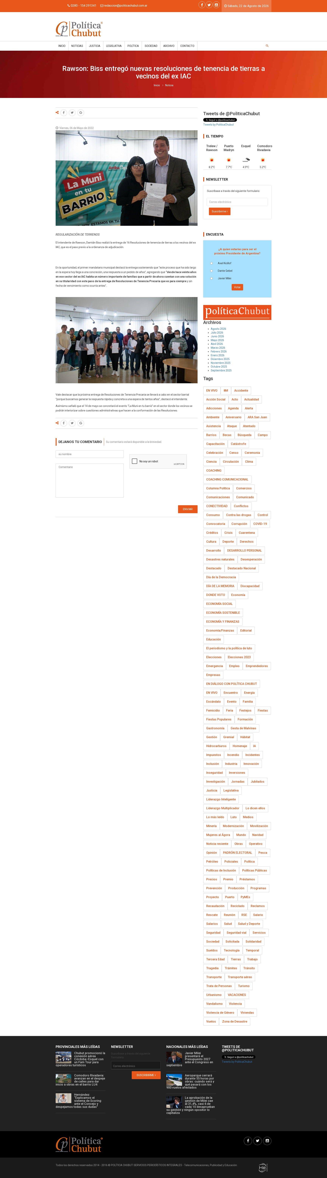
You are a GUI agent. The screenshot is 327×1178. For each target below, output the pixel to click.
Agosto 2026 (218, 328)
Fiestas (263, 710)
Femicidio (213, 710)
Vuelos (211, 1021)
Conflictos (241, 506)
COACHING (213, 470)
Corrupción (239, 524)
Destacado (213, 568)
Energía (249, 693)
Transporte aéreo (240, 977)
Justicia (94, 45)
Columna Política (218, 488)
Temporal (252, 950)
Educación (213, 639)
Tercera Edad (215, 959)
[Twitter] (209, 4)
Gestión (211, 737)
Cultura (211, 541)
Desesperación (251, 559)
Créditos (212, 533)
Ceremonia (252, 453)
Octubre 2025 (219, 366)
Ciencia (211, 461)
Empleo (234, 666)
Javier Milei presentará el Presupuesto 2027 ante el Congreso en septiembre (189, 1059)
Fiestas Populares (218, 719)
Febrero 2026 (219, 351)
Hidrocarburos (216, 746)
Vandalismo (214, 1004)
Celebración (214, 453)
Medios (248, 817)
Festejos (245, 710)
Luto (233, 817)
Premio (228, 879)
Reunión (229, 915)
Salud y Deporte (249, 924)
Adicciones (214, 408)
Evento (232, 701)
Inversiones (237, 772)
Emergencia (214, 666)
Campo (263, 435)
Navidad (257, 835)
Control (263, 515)
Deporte (228, 541)
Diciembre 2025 (220, 359)
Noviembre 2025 (220, 362)
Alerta (249, 408)
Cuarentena (247, 533)
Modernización (233, 826)
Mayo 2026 (217, 340)
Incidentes (252, 755)
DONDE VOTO (215, 595)
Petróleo (212, 861)
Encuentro (231, 693)
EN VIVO (211, 390)
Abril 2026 (217, 343)
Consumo (213, 515)
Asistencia (213, 426)
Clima (249, 461)
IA (254, 746)
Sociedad (151, 45)
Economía (238, 595)
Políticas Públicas (254, 870)
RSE (244, 915)
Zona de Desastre (234, 1021)
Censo (233, 453)
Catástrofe (238, 444)
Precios (211, 879)
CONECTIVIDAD (217, 506)
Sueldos (212, 950)
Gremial (228, 737)
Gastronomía (215, 728)
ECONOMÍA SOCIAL (219, 604)
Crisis (228, 533)
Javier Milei (224, 278)
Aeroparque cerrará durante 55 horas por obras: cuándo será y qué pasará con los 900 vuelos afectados (190, 1081)
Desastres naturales (220, 559)
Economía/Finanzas (220, 630)
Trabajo (252, 959)
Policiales (231, 861)
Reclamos (258, 906)
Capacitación (215, 444)
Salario (258, 915)
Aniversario (233, 417)
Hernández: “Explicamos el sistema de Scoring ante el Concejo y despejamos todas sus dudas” (78, 1101)
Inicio (61, 45)
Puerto (229, 897)
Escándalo (213, 701)
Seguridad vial (236, 932)
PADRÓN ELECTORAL (237, 852)
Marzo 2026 (218, 347)
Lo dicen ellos (255, 808)
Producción (236, 888)
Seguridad (213, 932)
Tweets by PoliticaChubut (218, 124)
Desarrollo (213, 550)
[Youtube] (216, 4)
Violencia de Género (220, 1012)
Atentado (249, 426)
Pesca (262, 852)
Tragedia (212, 968)
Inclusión (212, 764)
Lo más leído (215, 817)
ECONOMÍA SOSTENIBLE (223, 613)
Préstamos (247, 879)
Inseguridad (214, 772)
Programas (258, 888)
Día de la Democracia (221, 577)
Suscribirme (219, 211)
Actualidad (251, 399)
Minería (211, 826)
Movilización (259, 826)
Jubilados (257, 781)
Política (133, 45)
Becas (227, 435)
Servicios (259, 932)
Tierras (236, 959)
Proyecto (212, 897)
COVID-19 (260, 524)
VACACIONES (237, 995)
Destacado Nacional (242, 568)
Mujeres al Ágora (218, 835)
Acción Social (215, 399)
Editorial (246, 630)
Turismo (244, 986)
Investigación (215, 781)
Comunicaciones (218, 497)
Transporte (214, 977)
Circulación (231, 461)
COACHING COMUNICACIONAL (227, 479)
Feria (229, 710)
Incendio (233, 755)
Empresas (213, 675)
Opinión (211, 852)
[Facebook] (202, 4)
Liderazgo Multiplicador (222, 808)
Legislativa (114, 45)
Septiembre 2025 (221, 370)
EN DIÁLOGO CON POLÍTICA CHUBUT (231, 684)
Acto (235, 399)
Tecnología (232, 950)
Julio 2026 (217, 332)
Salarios (212, 924)
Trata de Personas (219, 986)
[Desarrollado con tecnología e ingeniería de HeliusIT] (263, 1167)
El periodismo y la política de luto (229, 648)
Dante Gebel (225, 270)
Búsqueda (244, 435)
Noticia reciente (217, 844)
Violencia (235, 1004)
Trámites (231, 968)
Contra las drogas (238, 515)
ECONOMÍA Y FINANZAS (222, 621)
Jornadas (237, 781)
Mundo (241, 835)
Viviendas (247, 1012)
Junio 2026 (217, 336)
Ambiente (212, 417)
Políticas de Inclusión (221, 870)
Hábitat (245, 737)
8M (226, 390)
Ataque (232, 426)
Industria (231, 764)
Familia (248, 701)
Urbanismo (214, 995)
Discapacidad (250, 586)
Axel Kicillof (224, 263)
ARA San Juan (257, 417)
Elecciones (214, 657)
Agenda (233, 408)
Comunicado (245, 497)
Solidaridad (253, 941)
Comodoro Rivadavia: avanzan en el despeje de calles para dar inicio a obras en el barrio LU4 (80, 1080)
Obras (238, 844)
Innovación (251, 764)
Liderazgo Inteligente (221, 799)
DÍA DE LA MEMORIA (220, 586)
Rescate (212, 915)
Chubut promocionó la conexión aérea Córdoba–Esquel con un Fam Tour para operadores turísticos (80, 1059)
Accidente (241, 390)
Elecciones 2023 (239, 657)
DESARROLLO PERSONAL (244, 550)
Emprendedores (257, 666)
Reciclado (237, 906)
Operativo (255, 844)
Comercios (244, 488)
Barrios (211, 435)
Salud (228, 924)
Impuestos (213, 755)
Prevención (214, 888)
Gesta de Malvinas (243, 728)
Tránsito (249, 968)
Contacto (187, 45)
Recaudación (215, 906)
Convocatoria (215, 524)
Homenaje (240, 746)
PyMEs (245, 897)
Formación (245, 719)
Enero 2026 (217, 355)
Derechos (247, 541)
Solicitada (232, 941)
